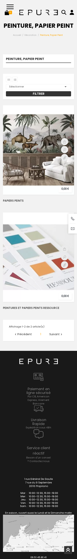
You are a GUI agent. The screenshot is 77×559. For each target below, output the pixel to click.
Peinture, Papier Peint (25, 59)
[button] (7, 12)
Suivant (56, 334)
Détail (64, 157)
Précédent (23, 334)
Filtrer (38, 93)
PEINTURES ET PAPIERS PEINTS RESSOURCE (31, 308)
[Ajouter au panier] (64, 141)
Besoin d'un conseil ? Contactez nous (38, 459)
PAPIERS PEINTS (13, 201)
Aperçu (64, 149)
